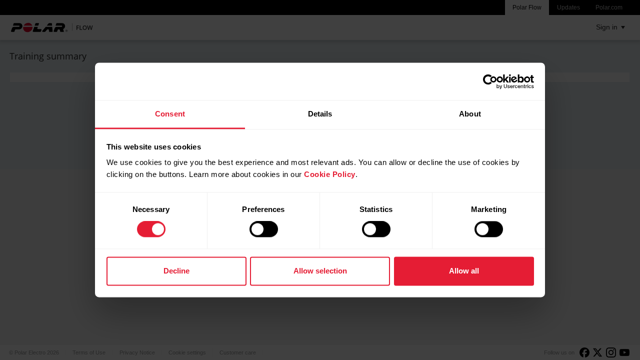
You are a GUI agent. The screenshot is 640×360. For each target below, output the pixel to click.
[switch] (264, 230)
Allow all (464, 270)
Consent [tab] (170, 114)
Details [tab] (320, 114)
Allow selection (320, 270)
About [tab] (470, 114)
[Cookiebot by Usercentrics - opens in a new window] (490, 81)
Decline (177, 270)
